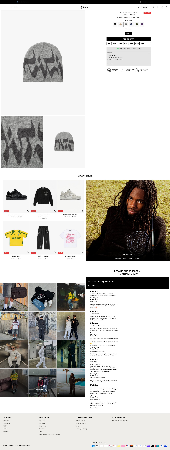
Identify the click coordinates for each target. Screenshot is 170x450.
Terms (77, 426)
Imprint (42, 420)
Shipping (126, 17)
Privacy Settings (82, 429)
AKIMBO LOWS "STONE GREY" (70, 214)
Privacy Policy (81, 423)
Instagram (6, 423)
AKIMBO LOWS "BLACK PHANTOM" (16, 215)
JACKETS (125, 258)
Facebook (6, 420)
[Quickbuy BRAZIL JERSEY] (28, 252)
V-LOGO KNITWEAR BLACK (43, 215)
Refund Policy (80, 420)
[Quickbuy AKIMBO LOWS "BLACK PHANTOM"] (28, 211)
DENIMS (131, 258)
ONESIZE (128, 33)
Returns (41, 429)
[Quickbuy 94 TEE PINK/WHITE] (82, 252)
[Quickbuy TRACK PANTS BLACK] (55, 252)
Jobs (40, 431)
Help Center (43, 426)
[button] (5, 7)
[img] (104, 291)
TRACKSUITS (138, 258)
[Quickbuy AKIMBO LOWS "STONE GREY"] (82, 211)
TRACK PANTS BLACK (43, 256)
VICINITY (11, 446)
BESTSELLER (118, 258)
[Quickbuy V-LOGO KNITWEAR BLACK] (55, 211)
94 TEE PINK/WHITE (70, 256)
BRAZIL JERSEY (16, 256)
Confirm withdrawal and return (49, 434)
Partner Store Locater (120, 420)
